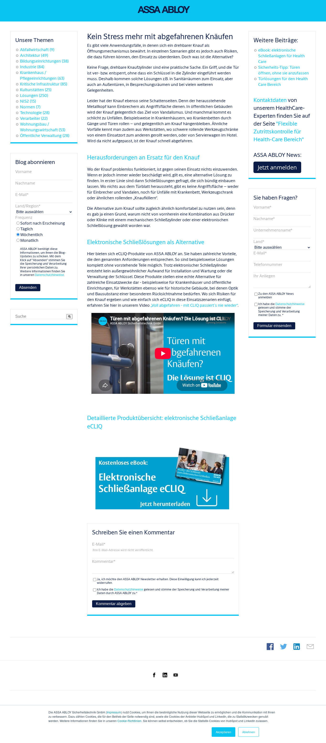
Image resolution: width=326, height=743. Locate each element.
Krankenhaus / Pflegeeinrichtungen (42, 75)
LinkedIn (296, 646)
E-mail (310, 646)
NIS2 (28, 101)
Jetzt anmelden (277, 167)
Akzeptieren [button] (223, 732)
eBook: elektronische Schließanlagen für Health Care (281, 55)
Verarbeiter (34, 118)
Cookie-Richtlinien (129, 721)
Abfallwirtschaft (37, 49)
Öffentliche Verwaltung (44, 135)
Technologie (35, 112)
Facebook (270, 646)
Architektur (34, 55)
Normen (30, 107)
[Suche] (69, 316)
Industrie (32, 66)
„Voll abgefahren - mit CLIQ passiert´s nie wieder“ (194, 305)
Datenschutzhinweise (49, 275)
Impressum (114, 712)
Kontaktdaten (270, 99)
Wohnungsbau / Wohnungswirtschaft (42, 126)
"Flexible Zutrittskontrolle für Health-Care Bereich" (278, 131)
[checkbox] (41, 231)
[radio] (41, 223)
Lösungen (34, 95)
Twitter (283, 646)
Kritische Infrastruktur (43, 84)
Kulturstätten (36, 89)
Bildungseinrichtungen (44, 61)
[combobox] (40, 316)
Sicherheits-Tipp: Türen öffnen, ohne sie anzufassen (283, 70)
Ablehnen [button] (248, 732)
